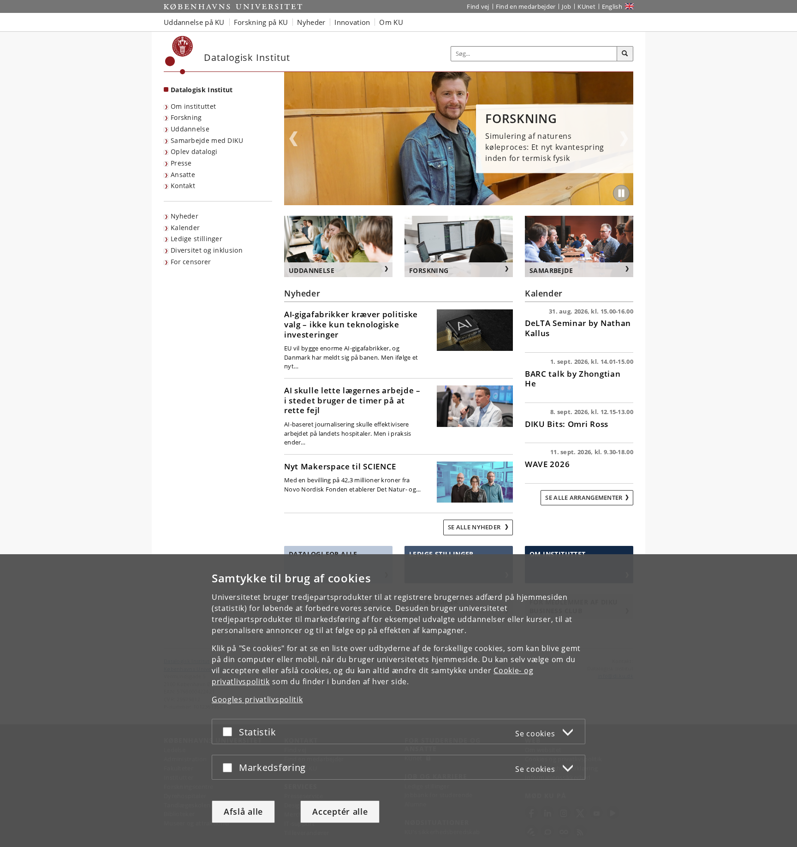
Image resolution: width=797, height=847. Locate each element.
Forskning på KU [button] (261, 22)
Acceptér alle (340, 811)
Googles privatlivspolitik (257, 699)
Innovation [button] (352, 22)
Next (624, 139)
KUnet (586, 6)
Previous (293, 139)
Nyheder (184, 216)
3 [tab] (464, 202)
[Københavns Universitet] (179, 55)
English (612, 6)
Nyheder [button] (311, 22)
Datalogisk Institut (202, 89)
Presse (181, 163)
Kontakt (183, 185)
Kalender (185, 227)
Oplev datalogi (194, 151)
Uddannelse (190, 128)
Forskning (186, 117)
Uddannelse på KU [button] (194, 22)
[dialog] (398, 700)
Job (566, 6)
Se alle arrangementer (583, 497)
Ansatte (183, 174)
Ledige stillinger (196, 238)
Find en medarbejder (526, 6)
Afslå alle (243, 811)
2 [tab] (459, 202)
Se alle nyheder (475, 527)
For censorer (191, 261)
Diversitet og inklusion (207, 250)
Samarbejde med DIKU (207, 140)
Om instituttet (193, 106)
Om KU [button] (391, 22)
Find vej (478, 6)
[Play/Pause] (621, 193)
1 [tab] (453, 202)
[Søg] (625, 54)
